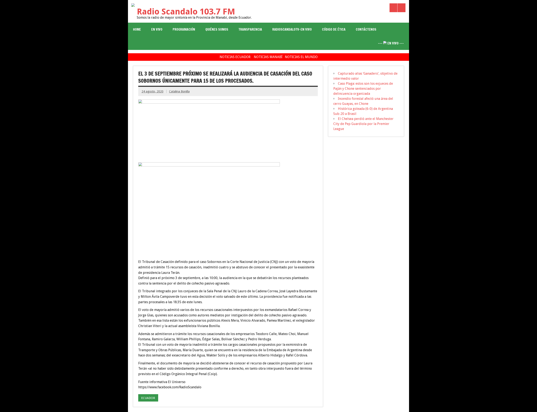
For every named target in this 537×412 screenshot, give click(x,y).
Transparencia (250, 29)
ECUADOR (148, 398)
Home (137, 29)
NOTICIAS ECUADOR (235, 57)
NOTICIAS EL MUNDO (301, 57)
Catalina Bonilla (179, 91)
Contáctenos (366, 29)
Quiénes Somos (216, 29)
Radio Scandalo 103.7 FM (186, 12)
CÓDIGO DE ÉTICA (333, 29)
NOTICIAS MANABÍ (268, 57)
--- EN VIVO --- (391, 43)
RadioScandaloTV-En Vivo (292, 29)
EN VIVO (156, 29)
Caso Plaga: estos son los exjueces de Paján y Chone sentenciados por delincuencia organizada (363, 89)
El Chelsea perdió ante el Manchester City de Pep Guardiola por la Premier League (363, 124)
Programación (184, 29)
